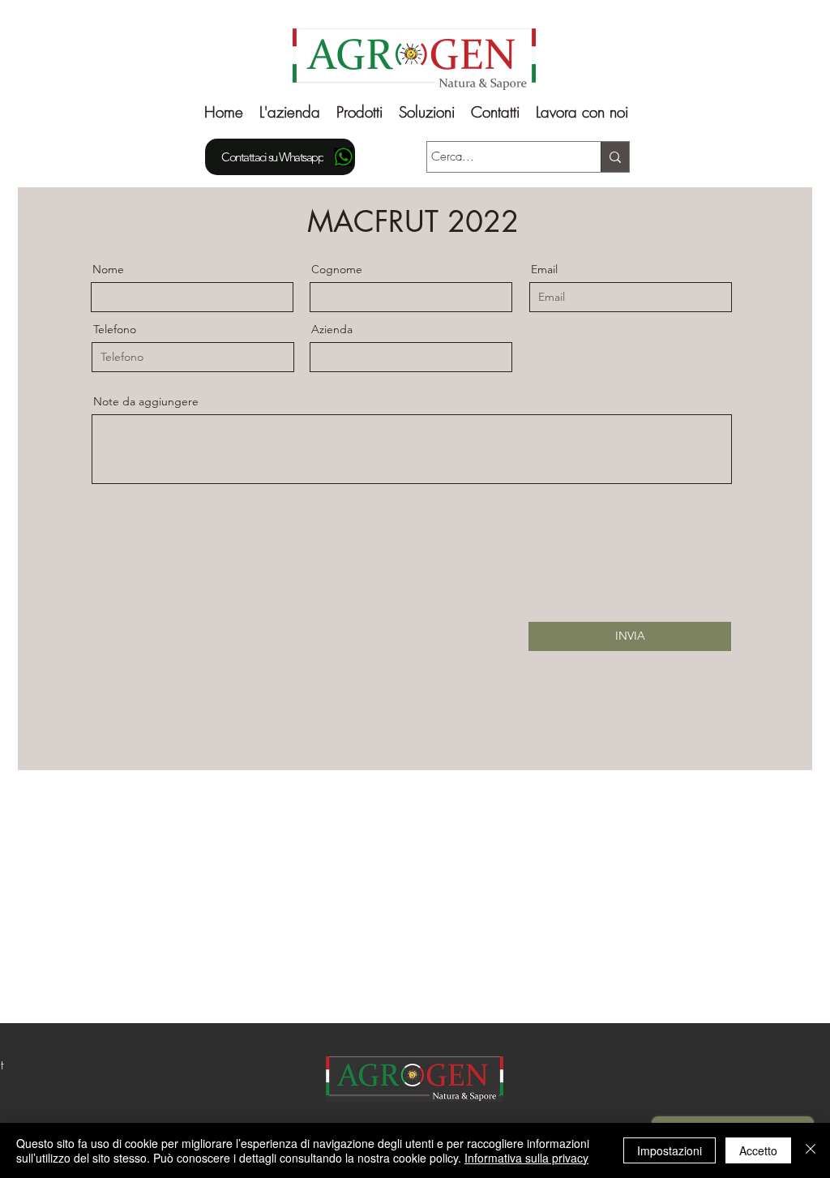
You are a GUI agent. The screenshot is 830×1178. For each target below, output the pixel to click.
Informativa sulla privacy (526, 1158)
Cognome (336, 269)
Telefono (114, 329)
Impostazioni (669, 1150)
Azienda (332, 329)
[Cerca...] (615, 157)
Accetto (758, 1150)
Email (544, 269)
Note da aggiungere (146, 401)
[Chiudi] (810, 1150)
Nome (108, 269)
